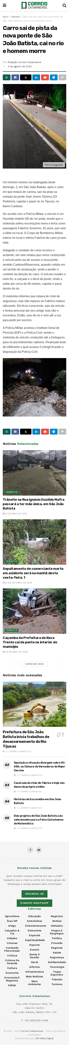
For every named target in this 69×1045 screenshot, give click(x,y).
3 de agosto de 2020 (20, 66)
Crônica (12, 955)
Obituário (57, 925)
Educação (34, 916)
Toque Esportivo (57, 973)
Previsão (57, 943)
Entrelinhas (34, 920)
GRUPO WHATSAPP (36, 903)
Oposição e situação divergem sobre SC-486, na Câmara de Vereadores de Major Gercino (40, 766)
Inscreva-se (34, 893)
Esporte (34, 944)
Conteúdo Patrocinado (12, 949)
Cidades (12, 938)
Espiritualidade (35, 940)
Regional (57, 947)
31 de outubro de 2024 (18, 582)
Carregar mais (34, 664)
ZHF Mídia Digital (44, 1038)
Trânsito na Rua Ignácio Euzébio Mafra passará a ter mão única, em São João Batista (33, 504)
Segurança (57, 957)
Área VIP (12, 920)
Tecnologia (57, 966)
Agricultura (12, 916)
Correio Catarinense (32, 1031)
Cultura (12, 968)
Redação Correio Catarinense (24, 62)
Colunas (12, 943)
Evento (34, 949)
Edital (12, 985)
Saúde (57, 952)
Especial (34, 935)
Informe (34, 966)
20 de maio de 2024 (16, 652)
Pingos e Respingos (57, 932)
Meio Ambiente (34, 983)
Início (5, 16)
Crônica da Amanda (12, 962)
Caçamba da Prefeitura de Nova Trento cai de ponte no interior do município (30, 642)
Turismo (57, 984)
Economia (12, 972)
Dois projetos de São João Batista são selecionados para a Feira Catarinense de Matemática (38, 819)
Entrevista (34, 930)
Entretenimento (35, 925)
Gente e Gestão (34, 956)
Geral (34, 962)
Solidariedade (57, 962)
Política (57, 938)
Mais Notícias (34, 976)
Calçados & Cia (12, 932)
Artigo (12, 925)
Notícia (56, 920)
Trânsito (15, 16)
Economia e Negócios (12, 979)
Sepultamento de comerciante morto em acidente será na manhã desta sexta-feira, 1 (33, 573)
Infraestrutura (34, 971)
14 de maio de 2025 (16, 513)
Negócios (57, 916)
